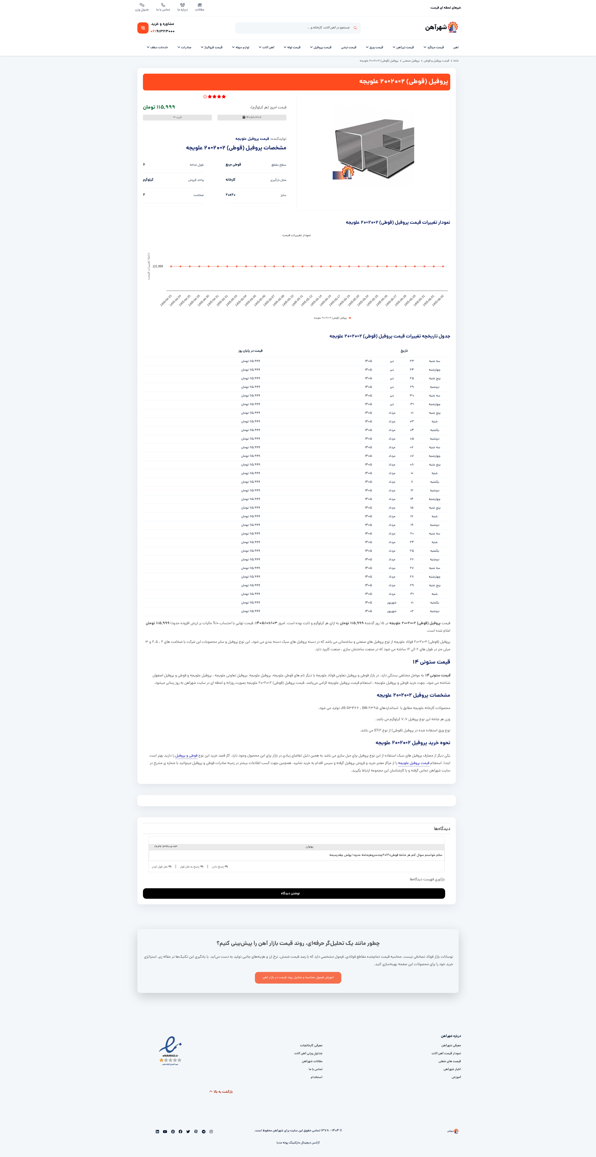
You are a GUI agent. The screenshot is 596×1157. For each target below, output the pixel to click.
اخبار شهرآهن (452, 1069)
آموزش (456, 1077)
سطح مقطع (278, 165)
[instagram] (210, 1132)
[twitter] (188, 1132)
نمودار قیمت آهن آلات (446, 1053)
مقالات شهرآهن (312, 1061)
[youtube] (165, 1132)
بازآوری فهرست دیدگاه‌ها (428, 879)
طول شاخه (197, 165)
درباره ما (182, 9)
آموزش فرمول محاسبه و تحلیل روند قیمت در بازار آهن (298, 977)
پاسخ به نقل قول (190, 867)
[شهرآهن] (453, 28)
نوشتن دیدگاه (290, 893)
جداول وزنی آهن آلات (308, 1053)
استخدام (316, 1077)
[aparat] (196, 1132)
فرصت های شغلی (450, 1061)
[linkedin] (157, 1132)
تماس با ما (163, 9)
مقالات (199, 9)
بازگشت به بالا (223, 1092)
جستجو (355, 28)
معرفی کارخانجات (311, 1045)
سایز (283, 195)
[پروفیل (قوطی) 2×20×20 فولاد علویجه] (373, 145)
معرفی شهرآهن (451, 1045)
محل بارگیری (278, 180)
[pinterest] (172, 1132)
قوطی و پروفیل (186, 756)
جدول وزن (142, 9)
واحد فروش (196, 180)
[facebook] (180, 1132)
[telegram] (203, 1132)
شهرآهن (436, 28)
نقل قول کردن (160, 867)
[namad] (170, 1051)
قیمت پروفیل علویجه (252, 139)
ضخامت (198, 195)
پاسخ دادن (218, 867)
